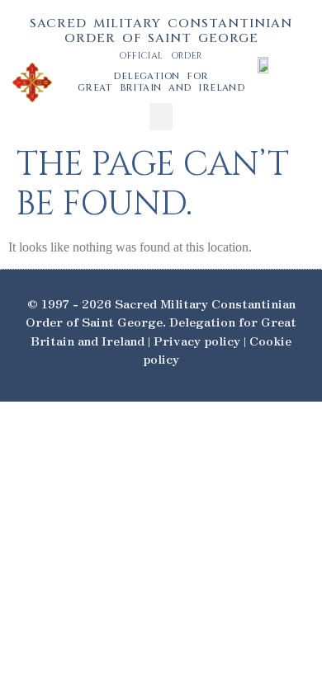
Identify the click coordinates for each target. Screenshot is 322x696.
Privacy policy (197, 340)
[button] (161, 116)
